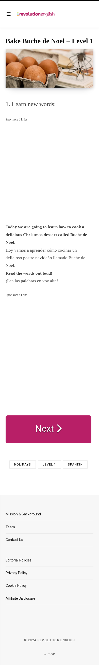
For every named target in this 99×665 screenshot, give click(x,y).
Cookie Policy (16, 585)
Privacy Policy (16, 573)
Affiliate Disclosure (20, 598)
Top (51, 654)
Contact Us (14, 540)
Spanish (75, 464)
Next (45, 429)
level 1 (49, 464)
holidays (22, 464)
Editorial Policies (18, 560)
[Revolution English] (36, 14)
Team (10, 527)
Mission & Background (23, 514)
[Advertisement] (49, 171)
